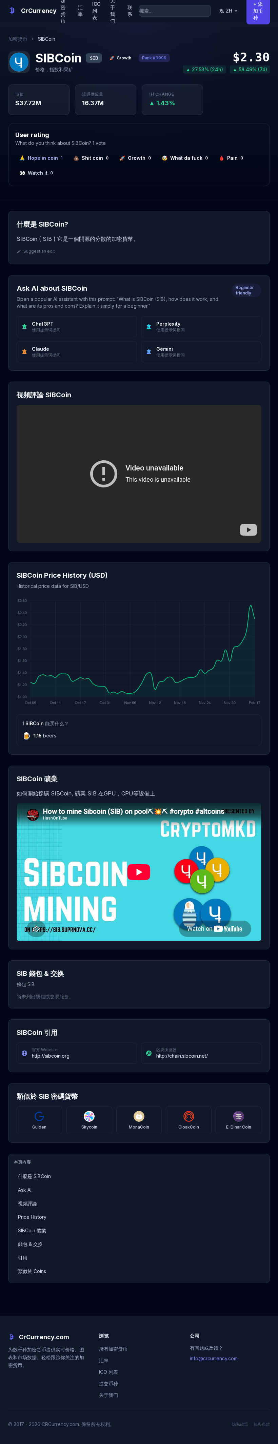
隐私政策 (240, 1424)
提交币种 (108, 1383)
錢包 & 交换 (30, 1244)
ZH (229, 11)
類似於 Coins (32, 1271)
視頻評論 (27, 1203)
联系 (129, 10)
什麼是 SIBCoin (34, 1176)
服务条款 (262, 1424)
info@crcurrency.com (214, 1358)
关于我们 (108, 1395)
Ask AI (25, 1190)
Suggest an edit (39, 251)
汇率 (80, 10)
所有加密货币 (113, 1349)
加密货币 (17, 39)
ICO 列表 (108, 1372)
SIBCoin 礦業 (32, 1230)
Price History (32, 1217)
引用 (22, 1257)
